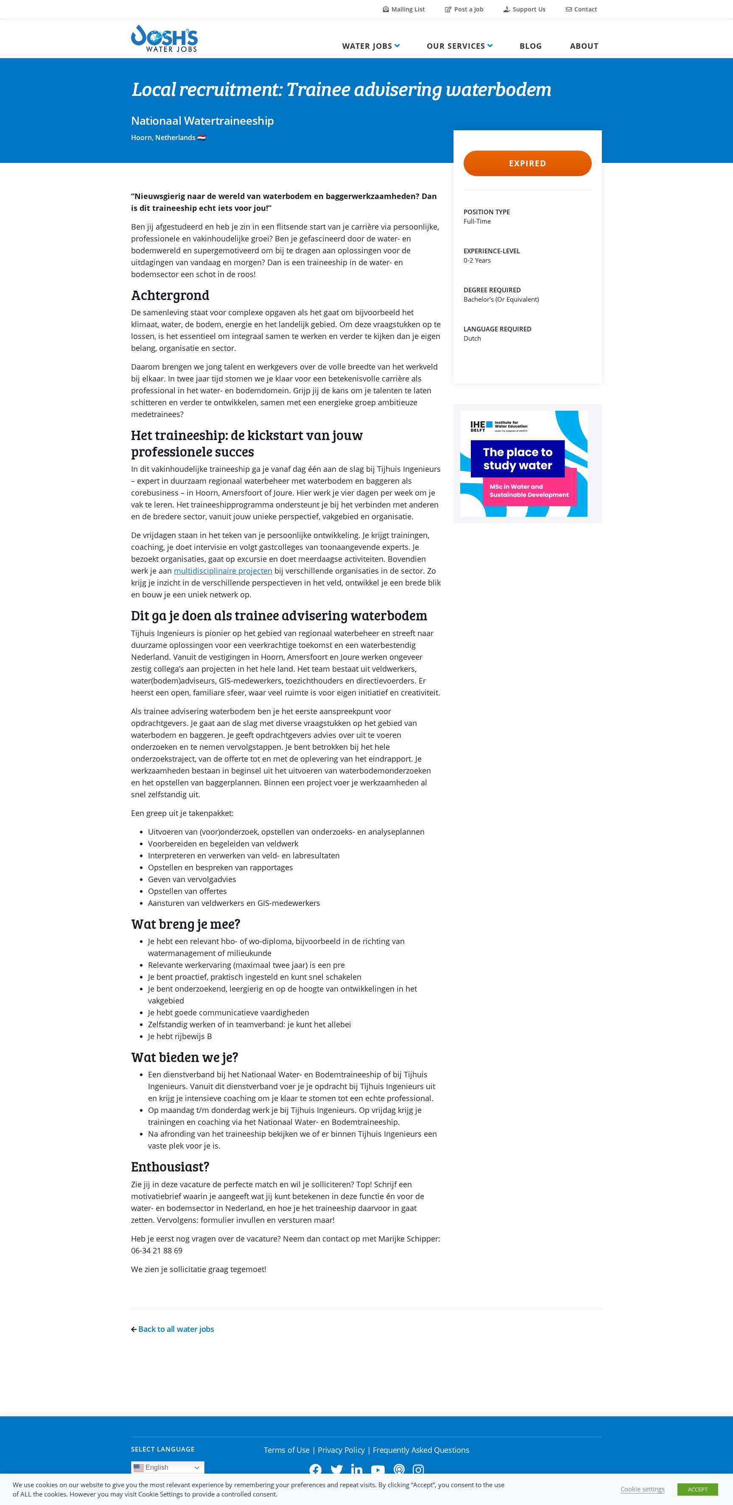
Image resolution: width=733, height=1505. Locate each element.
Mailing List (407, 9)
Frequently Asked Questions (421, 1450)
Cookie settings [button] (643, 1489)
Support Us (528, 9)
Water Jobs (367, 46)
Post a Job (468, 9)
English (156, 1467)
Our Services (456, 46)
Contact (585, 9)
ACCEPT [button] (698, 1489)
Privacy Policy (341, 1450)
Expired (527, 163)
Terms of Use (287, 1450)
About (584, 46)
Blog (531, 46)
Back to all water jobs (175, 1329)
